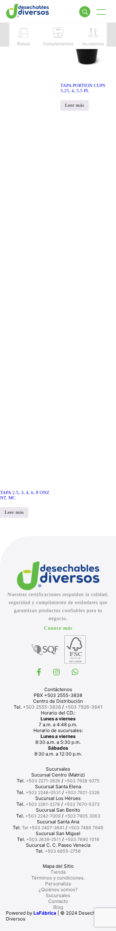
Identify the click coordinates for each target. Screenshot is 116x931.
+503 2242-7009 (43, 815)
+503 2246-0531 (43, 792)
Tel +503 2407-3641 (43, 827)
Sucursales (58, 895)
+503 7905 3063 (82, 815)
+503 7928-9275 (82, 780)
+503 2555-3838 (42, 707)
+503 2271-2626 (43, 780)
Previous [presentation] (4, 34)
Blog (58, 907)
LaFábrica (44, 913)
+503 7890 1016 (82, 839)
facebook (39, 672)
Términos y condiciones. (58, 878)
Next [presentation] (111, 34)
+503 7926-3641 (83, 707)
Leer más (14, 512)
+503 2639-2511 (43, 839)
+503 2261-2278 (43, 804)
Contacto (58, 901)
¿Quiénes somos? (58, 889)
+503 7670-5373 (82, 804)
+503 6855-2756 (63, 851)
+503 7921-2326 (82, 792)
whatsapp (75, 672)
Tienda (58, 872)
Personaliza (58, 884)
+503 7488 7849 (85, 827)
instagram (57, 672)
